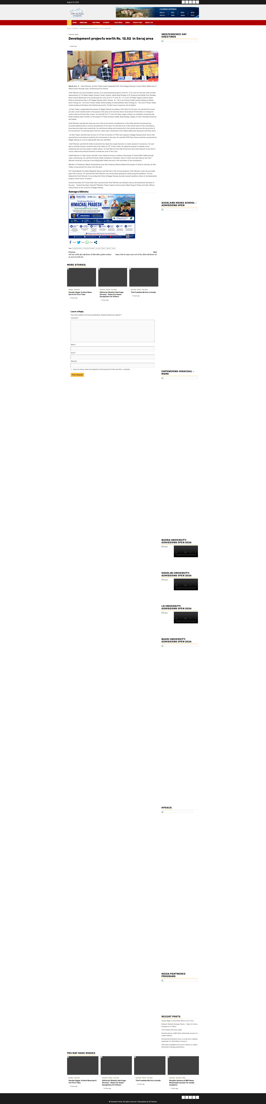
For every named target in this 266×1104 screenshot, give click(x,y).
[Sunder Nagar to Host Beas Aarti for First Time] (81, 277)
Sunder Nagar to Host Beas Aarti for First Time (80, 293)
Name (73, 344)
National (96, 23)
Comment (75, 318)
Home (75, 23)
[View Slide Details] (179, 992)
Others (106, 23)
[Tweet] (80, 242)
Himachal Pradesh (89, 248)
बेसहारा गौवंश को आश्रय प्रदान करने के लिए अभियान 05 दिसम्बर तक (136, 253)
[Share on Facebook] (72, 242)
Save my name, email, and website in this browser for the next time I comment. (101, 369)
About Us (149, 23)
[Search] (197, 23)
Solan (183, 1078)
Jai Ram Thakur (100, 248)
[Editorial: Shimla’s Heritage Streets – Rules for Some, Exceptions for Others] (112, 277)
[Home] (69, 22)
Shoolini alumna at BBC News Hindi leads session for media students (181, 1083)
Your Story (137, 23)
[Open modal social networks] (95, 242)
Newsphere (142, 1102)
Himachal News (77, 248)
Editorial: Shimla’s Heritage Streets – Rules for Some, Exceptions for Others (111, 294)
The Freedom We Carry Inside (143, 292)
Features (118, 23)
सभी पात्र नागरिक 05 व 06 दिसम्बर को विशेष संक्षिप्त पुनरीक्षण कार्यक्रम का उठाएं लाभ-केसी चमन (90, 254)
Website (74, 361)
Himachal (83, 23)
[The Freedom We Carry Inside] (143, 277)
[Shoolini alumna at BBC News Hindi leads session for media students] (183, 1065)
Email (73, 353)
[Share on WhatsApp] (89, 242)
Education (172, 1078)
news (113, 248)
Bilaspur (71, 289)
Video (127, 23)
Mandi (76, 34)
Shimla (108, 289)
